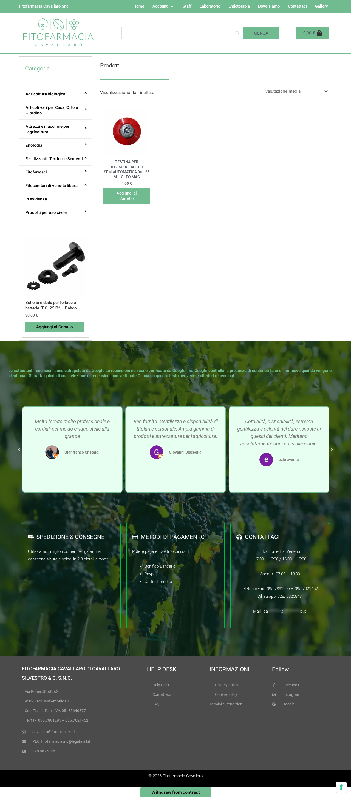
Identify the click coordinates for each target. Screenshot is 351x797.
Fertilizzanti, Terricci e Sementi (56, 158)
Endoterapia (239, 6)
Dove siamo (269, 6)
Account (160, 6)
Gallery (321, 6)
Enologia (56, 145)
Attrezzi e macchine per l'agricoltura (56, 129)
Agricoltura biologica (56, 94)
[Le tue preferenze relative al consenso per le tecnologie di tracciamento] (341, 787)
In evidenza (36, 199)
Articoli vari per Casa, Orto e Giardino (56, 110)
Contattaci (297, 6)
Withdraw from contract (175, 792)
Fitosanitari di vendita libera (56, 185)
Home (138, 6)
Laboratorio (210, 6)
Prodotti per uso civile (56, 212)
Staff (187, 6)
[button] (19, 449)
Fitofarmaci (56, 172)
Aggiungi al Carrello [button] (54, 327)
